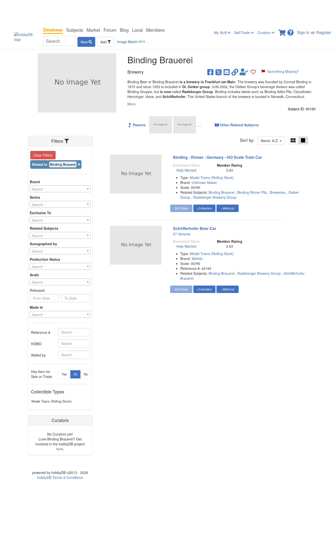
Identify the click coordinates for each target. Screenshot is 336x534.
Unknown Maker (204, 182)
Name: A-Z (270, 140)
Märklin (197, 258)
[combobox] (60, 188)
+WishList (227, 208)
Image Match (131, 41)
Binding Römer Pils (252, 192)
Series (35, 197)
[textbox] (60, 189)
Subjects (74, 30)
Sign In (303, 32)
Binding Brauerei (221, 192)
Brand (35, 181)
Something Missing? (283, 71)
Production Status (45, 259)
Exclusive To (40, 212)
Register (323, 32)
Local (137, 30)
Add (103, 41)
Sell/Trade (242, 32)
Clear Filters (42, 155)
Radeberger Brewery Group (214, 197)
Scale (34, 274)
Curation (264, 32)
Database (53, 30)
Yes (64, 374)
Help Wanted (186, 170)
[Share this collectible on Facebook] (210, 72)
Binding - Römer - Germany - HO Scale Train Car (217, 157)
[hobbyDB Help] (290, 31)
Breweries (277, 192)
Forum (110, 30)
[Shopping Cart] (282, 31)
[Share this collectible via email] (227, 72)
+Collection (204, 208)
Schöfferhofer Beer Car (194, 228)
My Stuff (221, 32)
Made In (36, 307)
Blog (124, 30)
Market (93, 30)
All (75, 374)
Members (155, 30)
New (85, 41)
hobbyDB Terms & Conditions (60, 477)
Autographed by (43, 243)
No (86, 374)
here (59, 448)
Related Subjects (44, 228)
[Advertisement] (168, 12)
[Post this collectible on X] (218, 72)
